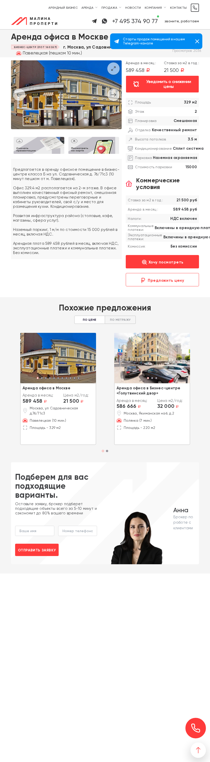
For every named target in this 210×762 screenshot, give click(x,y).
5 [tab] (54, 378)
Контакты (178, 8)
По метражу (120, 320)
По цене (89, 320)
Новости (133, 8)
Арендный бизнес (63, 8)
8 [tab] (66, 378)
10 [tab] (74, 378)
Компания (153, 8)
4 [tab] (50, 378)
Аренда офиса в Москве (46, 388)
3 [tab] (46, 378)
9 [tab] (70, 378)
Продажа (109, 8)
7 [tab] (62, 378)
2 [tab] (42, 378)
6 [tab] (58, 378)
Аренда (87, 8)
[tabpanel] (58, 358)
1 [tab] (37, 378)
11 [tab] (78, 378)
